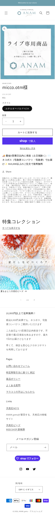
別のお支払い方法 (27, 148)
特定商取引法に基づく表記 (20, 372)
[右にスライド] (34, 300)
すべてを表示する (11, 228)
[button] (6, 13)
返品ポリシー (13, 378)
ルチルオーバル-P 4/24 (17, 108)
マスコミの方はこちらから (20, 391)
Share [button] (8, 171)
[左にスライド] (20, 300)
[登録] (45, 447)
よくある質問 (13, 385)
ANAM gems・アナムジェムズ (30, 511)
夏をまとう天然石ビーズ (12, 291)
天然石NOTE (12, 408)
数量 (4, 115)
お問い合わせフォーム (18, 366)
